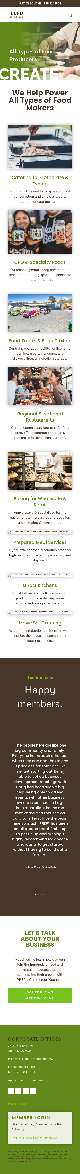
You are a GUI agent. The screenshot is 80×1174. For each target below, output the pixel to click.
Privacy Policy (17, 1103)
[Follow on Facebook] (11, 1091)
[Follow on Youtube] (33, 1091)
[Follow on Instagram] (26, 1091)
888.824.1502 (52, 3)
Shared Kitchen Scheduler (40, 1137)
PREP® (17, 1137)
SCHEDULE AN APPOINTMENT (40, 995)
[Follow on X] (18, 1091)
